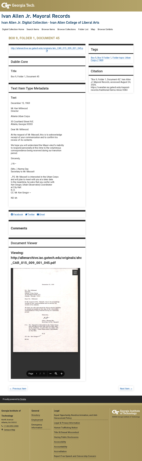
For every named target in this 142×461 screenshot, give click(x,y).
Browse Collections (66, 29)
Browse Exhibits (105, 29)
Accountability (60, 447)
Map (93, 29)
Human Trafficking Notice (66, 428)
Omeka (23, 399)
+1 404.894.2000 (11, 426)
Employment (37, 420)
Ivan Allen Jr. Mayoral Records (35, 15)
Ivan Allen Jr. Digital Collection (24, 22)
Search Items (33, 29)
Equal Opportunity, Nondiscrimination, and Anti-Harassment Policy (76, 416)
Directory (35, 415)
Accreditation (60, 451)
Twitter (31, 214)
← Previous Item (18, 388)
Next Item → (126, 388)
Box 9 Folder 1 (104, 57)
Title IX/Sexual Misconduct (66, 432)
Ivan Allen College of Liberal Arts (74, 22)
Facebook (18, 214)
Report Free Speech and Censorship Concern (75, 456)
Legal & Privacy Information (67, 423)
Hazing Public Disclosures (66, 437)
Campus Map (9, 430)
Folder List (83, 29)
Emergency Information (36, 426)
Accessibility (60, 442)
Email (42, 214)
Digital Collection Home (13, 29)
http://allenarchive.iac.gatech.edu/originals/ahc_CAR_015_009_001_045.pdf (47, 49)
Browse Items (48, 29)
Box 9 (93, 57)
